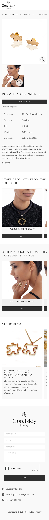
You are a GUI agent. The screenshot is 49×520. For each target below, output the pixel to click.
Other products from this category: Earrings (24, 253)
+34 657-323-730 (13, 500)
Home (4, 15)
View (22, 236)
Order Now (24, 102)
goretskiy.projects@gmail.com (20, 494)
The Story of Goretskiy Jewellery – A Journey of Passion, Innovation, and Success (18, 374)
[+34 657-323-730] (3, 500)
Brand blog (11, 324)
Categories (14, 15)
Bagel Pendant (22, 229)
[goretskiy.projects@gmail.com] (3, 494)
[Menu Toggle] (45, 5)
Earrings (26, 15)
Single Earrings (22, 301)
